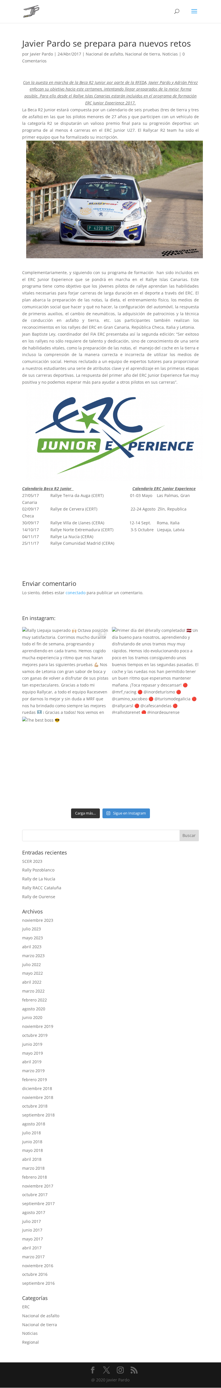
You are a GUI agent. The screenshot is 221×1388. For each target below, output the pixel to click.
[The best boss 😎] (65, 760)
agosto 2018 (33, 1124)
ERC (26, 1306)
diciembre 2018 (37, 1088)
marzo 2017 (33, 1256)
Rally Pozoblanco (38, 870)
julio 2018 (31, 1132)
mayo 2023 (32, 937)
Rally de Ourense (38, 896)
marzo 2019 (33, 1070)
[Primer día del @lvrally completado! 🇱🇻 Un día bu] (155, 670)
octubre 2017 (34, 1194)
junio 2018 (32, 1141)
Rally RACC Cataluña (41, 887)
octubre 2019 (34, 1035)
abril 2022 (31, 982)
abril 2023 (31, 946)
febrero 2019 (34, 1079)
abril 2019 (31, 1061)
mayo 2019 (32, 1053)
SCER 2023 (32, 861)
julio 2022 (31, 964)
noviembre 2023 (37, 920)
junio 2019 (32, 1044)
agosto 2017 (33, 1212)
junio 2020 (32, 1017)
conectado (75, 592)
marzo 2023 (33, 955)
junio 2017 (32, 1230)
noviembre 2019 (37, 1026)
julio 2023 (31, 929)
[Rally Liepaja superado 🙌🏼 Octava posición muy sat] (65, 670)
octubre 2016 (34, 1274)
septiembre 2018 (38, 1115)
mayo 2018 (32, 1150)
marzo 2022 (33, 991)
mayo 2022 (32, 973)
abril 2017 (31, 1248)
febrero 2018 (34, 1177)
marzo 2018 (33, 1168)
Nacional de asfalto (104, 54)
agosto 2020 (33, 1009)
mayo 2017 (32, 1239)
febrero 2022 (34, 1000)
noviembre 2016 (37, 1265)
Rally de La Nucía (38, 879)
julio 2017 (31, 1221)
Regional (30, 1342)
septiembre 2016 (38, 1283)
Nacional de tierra (142, 54)
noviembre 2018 (37, 1097)
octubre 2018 (34, 1106)
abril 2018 (31, 1159)
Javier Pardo (41, 54)
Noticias (170, 54)
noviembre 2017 (37, 1186)
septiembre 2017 (38, 1203)
